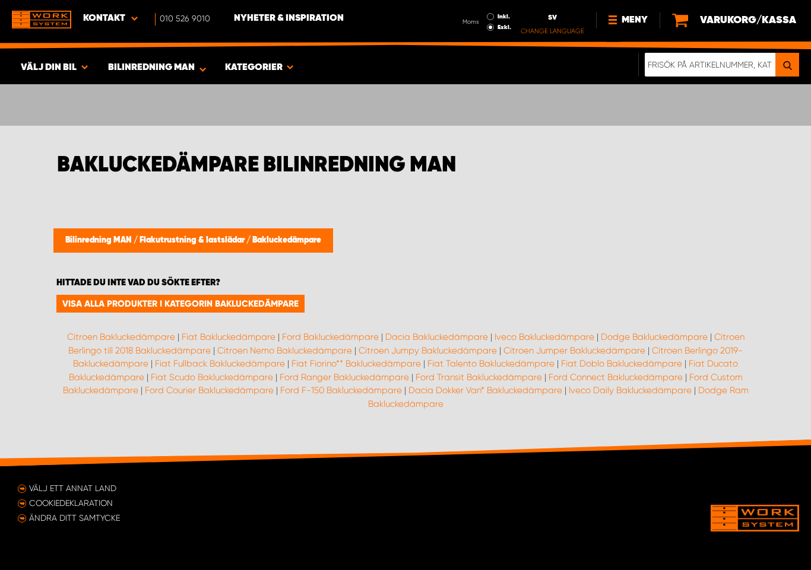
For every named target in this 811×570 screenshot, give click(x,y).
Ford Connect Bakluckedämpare (616, 377)
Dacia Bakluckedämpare (436, 337)
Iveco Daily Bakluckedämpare (630, 390)
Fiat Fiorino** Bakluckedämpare (356, 363)
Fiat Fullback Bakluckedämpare (220, 363)
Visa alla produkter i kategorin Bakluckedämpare (180, 303)
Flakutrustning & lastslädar (193, 240)
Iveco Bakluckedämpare (544, 337)
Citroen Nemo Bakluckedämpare (284, 350)
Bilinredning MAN (99, 240)
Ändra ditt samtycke (74, 518)
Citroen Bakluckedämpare (121, 337)
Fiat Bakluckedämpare (228, 337)
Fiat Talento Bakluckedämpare (491, 363)
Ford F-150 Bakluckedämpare (341, 390)
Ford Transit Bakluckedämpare (479, 377)
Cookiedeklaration (71, 503)
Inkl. (504, 17)
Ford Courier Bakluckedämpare (209, 390)
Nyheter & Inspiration (289, 18)
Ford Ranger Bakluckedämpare (344, 377)
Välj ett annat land (72, 488)
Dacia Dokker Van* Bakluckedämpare (485, 390)
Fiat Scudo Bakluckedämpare (212, 377)
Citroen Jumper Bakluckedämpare (574, 350)
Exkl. (504, 27)
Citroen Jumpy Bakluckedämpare (428, 350)
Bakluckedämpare (286, 240)
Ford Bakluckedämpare (330, 337)
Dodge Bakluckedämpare (654, 337)
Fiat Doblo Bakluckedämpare (621, 363)
